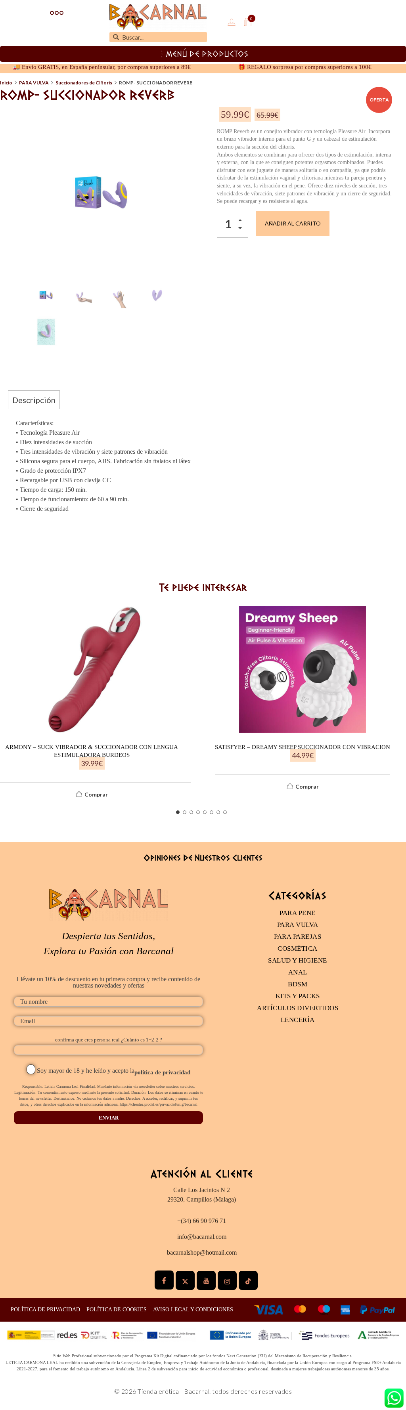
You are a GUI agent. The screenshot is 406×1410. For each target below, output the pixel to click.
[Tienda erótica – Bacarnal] (158, 17)
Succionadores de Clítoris (84, 83)
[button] (242, 221)
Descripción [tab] (34, 400)
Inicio (6, 83)
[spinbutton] (232, 224)
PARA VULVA (34, 83)
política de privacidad (162, 1072)
